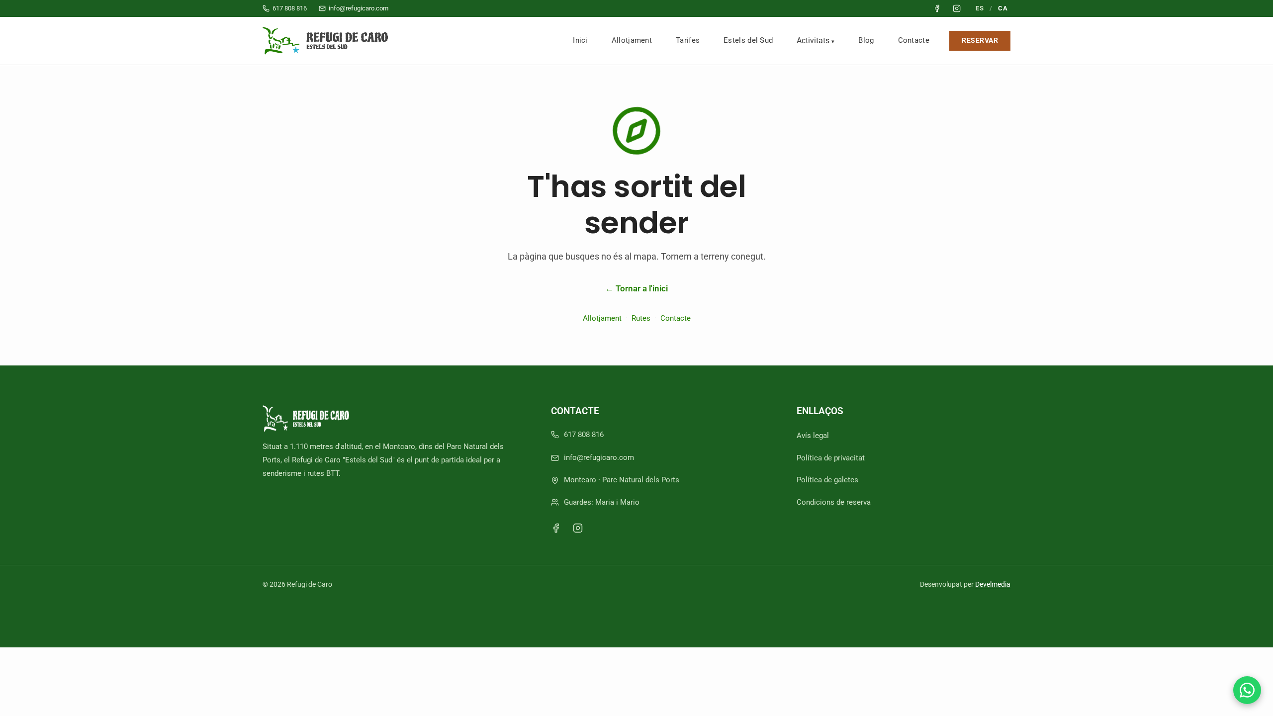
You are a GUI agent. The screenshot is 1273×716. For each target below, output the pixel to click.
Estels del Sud (748, 40)
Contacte (913, 40)
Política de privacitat (831, 457)
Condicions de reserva (834, 502)
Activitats (813, 40)
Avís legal (813, 435)
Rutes (641, 318)
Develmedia (992, 584)
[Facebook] (556, 528)
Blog (866, 40)
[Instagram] (578, 528)
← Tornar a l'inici (636, 288)
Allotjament (632, 40)
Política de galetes (827, 479)
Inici (580, 40)
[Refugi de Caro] (327, 41)
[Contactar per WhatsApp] (1247, 690)
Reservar (980, 40)
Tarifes (688, 40)
